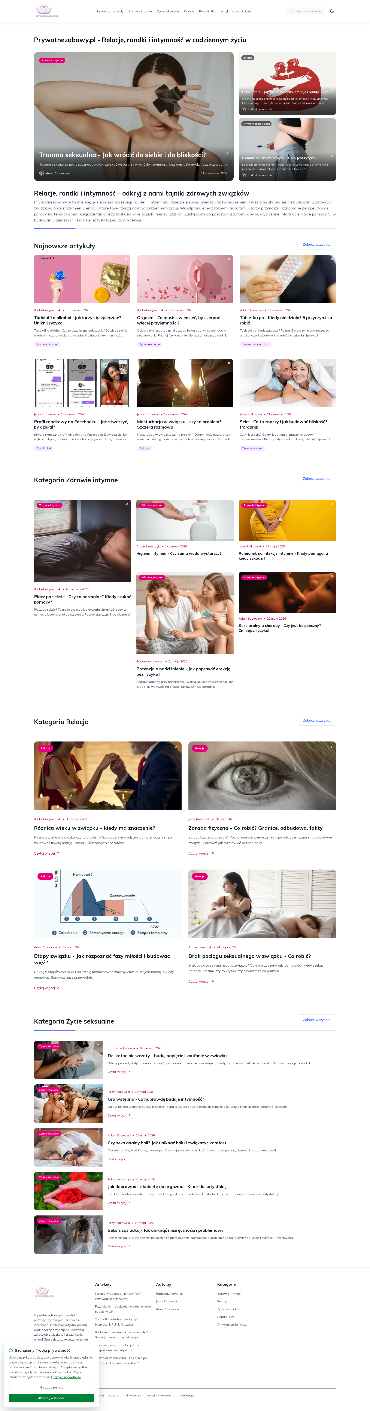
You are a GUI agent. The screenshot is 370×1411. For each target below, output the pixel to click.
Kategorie (226, 1284)
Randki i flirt (207, 11)
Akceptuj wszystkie (51, 1398)
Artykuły (103, 1284)
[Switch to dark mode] (332, 11)
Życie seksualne (168, 11)
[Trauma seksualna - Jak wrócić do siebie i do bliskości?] (134, 116)
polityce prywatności (67, 1377)
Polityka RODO (133, 1395)
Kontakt (114, 1395)
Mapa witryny (186, 1395)
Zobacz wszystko (317, 244)
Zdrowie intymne (140, 11)
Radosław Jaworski (47, 310)
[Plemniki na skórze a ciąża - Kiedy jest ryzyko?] (287, 149)
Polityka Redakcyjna (159, 1395)
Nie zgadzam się (51, 1387)
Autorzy (163, 1284)
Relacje (189, 11)
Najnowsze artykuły (109, 11)
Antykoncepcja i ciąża (236, 11)
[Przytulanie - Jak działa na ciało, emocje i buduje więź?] (287, 83)
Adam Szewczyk (251, 310)
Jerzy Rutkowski (45, 414)
